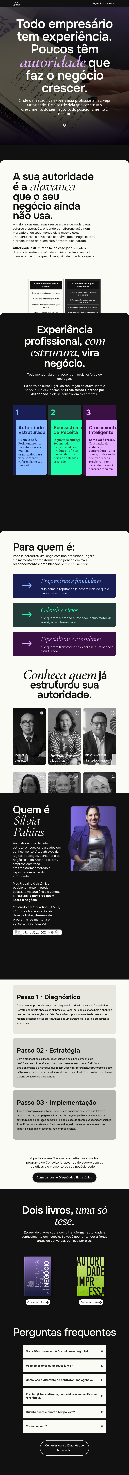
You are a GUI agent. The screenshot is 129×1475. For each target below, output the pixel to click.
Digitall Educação (25, 856)
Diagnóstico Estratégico (103, 3)
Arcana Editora (46, 860)
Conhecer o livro (36, 1302)
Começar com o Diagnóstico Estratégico (64, 1177)
